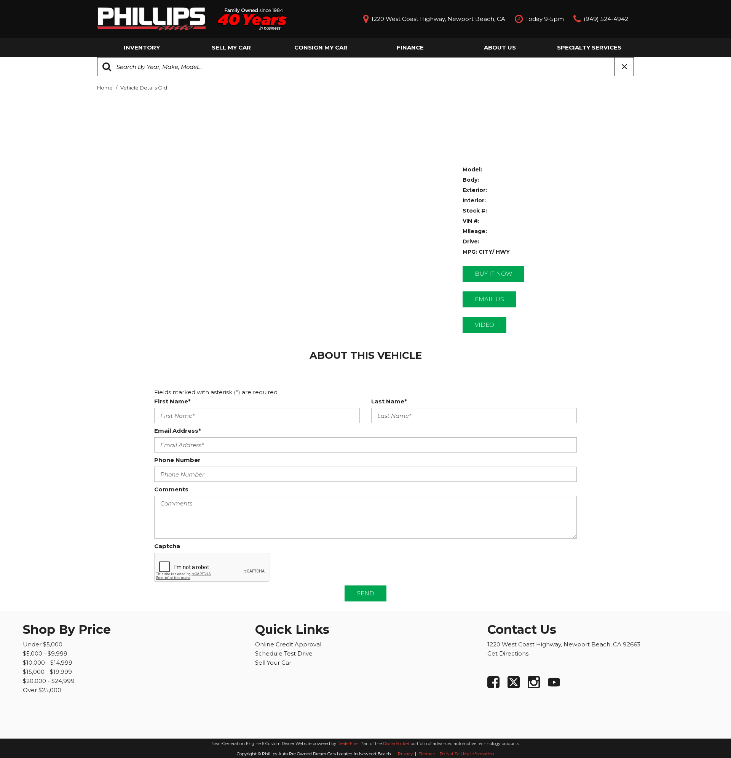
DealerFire (347, 743)
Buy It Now (493, 273)
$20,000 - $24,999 (49, 680)
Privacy (405, 753)
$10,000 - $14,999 (47, 662)
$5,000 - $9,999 (45, 653)
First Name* (172, 401)
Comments (171, 489)
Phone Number (177, 460)
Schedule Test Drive (284, 653)
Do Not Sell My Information (467, 753)
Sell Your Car (273, 662)
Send (365, 593)
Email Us (489, 299)
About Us (500, 47)
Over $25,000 (42, 690)
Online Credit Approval (288, 644)
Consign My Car (321, 47)
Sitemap (427, 753)
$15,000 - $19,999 (47, 671)
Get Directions (507, 653)
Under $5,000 (42, 644)
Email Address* (177, 430)
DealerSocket (396, 743)
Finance (410, 47)
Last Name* (389, 401)
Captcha (167, 546)
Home (105, 88)
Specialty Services (589, 47)
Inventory (142, 47)
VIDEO (484, 324)
